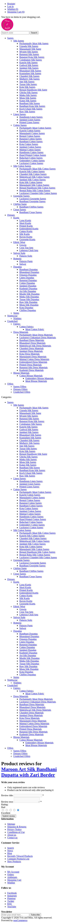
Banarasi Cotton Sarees (30, 138)
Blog (9, 853)
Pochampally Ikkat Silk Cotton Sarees (37, 168)
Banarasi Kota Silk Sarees (31, 57)
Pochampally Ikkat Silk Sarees (33, 43)
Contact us (12, 837)
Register (11, 3)
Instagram (12, 895)
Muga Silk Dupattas (28, 305)
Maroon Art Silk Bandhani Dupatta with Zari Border (29, 771)
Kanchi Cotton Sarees (29, 130)
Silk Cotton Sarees (22, 166)
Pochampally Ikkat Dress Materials (36, 335)
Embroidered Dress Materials (33, 362)
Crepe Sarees (19, 209)
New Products (14, 861)
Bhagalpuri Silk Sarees (30, 70)
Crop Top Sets (26, 247)
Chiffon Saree (20, 204)
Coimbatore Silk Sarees (30, 60)
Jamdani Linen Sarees (29, 119)
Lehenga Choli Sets (28, 250)
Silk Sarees (18, 40)
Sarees (10, 38)
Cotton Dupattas (27, 283)
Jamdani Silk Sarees (28, 68)
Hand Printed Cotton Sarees (32, 155)
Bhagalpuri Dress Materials (32, 343)
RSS (9, 904)
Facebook (12, 893)
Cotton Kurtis (25, 231)
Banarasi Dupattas (28, 280)
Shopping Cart (14, 880)
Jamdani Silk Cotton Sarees (32, 179)
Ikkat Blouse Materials (36, 381)
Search (10, 848)
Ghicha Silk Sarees (28, 92)
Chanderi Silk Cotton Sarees (32, 174)
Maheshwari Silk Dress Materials (35, 345)
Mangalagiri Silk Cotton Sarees (34, 185)
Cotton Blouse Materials (31, 375)
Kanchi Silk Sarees (28, 62)
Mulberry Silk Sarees (29, 79)
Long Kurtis (25, 220)
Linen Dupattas (26, 277)
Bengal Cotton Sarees (29, 136)
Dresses (11, 215)
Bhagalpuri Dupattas (29, 272)
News (10, 850)
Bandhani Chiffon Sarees (31, 207)
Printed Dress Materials (30, 364)
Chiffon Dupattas (27, 310)
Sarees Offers (19, 386)
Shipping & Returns (16, 826)
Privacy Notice (14, 829)
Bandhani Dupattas (28, 269)
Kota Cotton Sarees (28, 144)
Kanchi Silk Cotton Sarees (32, 171)
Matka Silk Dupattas (29, 296)
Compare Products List (18, 859)
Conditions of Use (16, 832)
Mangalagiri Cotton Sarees (32, 133)
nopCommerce (20, 920)
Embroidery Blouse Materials (39, 378)
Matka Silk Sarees (28, 95)
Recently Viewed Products (20, 856)
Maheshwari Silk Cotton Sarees (34, 177)
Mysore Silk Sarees (28, 51)
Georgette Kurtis (27, 239)
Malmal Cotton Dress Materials (34, 359)
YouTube (11, 906)
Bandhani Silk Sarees (29, 103)
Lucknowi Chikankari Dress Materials (37, 337)
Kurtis (16, 217)
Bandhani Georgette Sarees (32, 201)
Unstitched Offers (21, 392)
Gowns (22, 245)
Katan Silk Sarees (27, 100)
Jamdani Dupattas (27, 286)
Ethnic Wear (19, 242)
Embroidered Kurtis (28, 228)
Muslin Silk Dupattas (29, 294)
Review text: (7, 801)
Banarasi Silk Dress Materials (33, 367)
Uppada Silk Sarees (28, 46)
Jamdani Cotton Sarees (30, 147)
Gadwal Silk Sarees (28, 65)
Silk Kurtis (24, 234)
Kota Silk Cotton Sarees (30, 182)
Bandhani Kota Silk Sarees (32, 106)
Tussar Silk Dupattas (29, 299)
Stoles (16, 313)
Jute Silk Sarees (26, 81)
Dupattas (17, 266)
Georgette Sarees (21, 196)
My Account (13, 872)
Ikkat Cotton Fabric (34, 329)
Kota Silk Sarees (27, 87)
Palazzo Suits (25, 256)
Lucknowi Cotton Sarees (31, 163)
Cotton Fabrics (26, 326)
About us (11, 835)
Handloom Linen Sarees (31, 117)
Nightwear (12, 315)
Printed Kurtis (26, 226)
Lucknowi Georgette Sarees (32, 198)
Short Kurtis (25, 223)
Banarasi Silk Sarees (29, 54)
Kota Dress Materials (29, 354)
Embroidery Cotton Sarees (32, 160)
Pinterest (11, 898)
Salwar (22, 264)
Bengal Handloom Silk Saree (33, 89)
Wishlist (11, 882)
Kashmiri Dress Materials (31, 370)
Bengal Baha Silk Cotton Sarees (34, 190)
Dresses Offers (20, 389)
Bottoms (17, 258)
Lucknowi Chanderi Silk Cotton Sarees (38, 193)
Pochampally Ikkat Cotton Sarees (35, 128)
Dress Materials (20, 332)
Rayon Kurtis (25, 237)
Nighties (17, 318)
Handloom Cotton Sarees (31, 152)
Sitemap (11, 824)
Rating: (4, 804)
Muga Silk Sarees (27, 98)
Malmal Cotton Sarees (30, 149)
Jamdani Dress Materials (31, 351)
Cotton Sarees (20, 125)
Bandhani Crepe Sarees (30, 212)
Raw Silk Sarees (27, 111)
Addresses (12, 877)
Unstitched (12, 321)
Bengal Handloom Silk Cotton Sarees (37, 188)
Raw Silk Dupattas (28, 302)
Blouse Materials (21, 373)
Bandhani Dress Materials (31, 340)
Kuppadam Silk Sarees (30, 73)
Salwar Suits (19, 253)
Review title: (7, 795)
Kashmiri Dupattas (28, 288)
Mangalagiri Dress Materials (32, 356)
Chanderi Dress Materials (31, 348)
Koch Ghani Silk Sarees (30, 109)
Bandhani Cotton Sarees (31, 141)
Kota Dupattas (26, 307)
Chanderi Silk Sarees (29, 76)
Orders (10, 874)
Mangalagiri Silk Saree (30, 49)
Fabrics (16, 324)
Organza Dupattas (28, 275)
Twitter (10, 901)
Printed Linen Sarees (29, 122)
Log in (10, 6)
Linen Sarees (19, 114)
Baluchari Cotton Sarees (31, 158)
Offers (10, 384)
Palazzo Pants (26, 261)
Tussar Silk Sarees (28, 84)
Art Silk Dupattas (27, 291)
